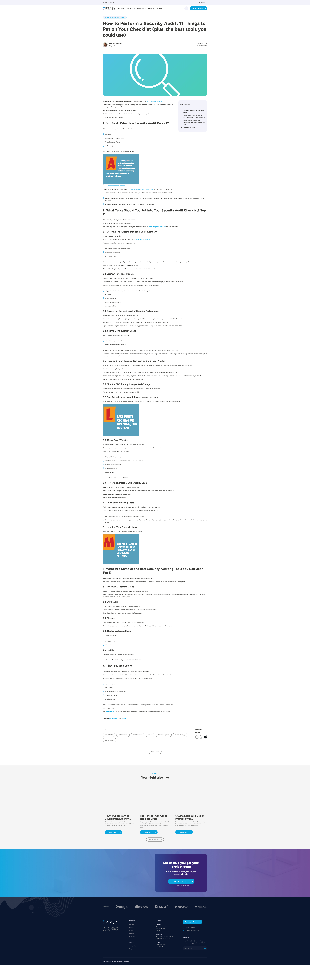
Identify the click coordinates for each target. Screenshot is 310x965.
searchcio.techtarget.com (116, 185)
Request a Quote (180, 881)
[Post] (205, 737)
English (202, 2)
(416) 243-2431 (110, 2)
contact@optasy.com (192, 930)
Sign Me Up (205, 948)
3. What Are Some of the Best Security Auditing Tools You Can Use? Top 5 (194, 122)
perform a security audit (155, 101)
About (150, 8)
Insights (159, 8)
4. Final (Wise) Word (189, 127)
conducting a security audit (157, 227)
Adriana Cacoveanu (115, 44)
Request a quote (197, 8)
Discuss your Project (191, 922)
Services (130, 8)
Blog (130, 949)
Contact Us (132, 946)
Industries (140, 8)
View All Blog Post (154, 839)
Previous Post (155, 752)
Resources (132, 936)
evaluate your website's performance (142, 189)
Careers (131, 933)
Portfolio (121, 8)
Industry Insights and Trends (114, 17)
